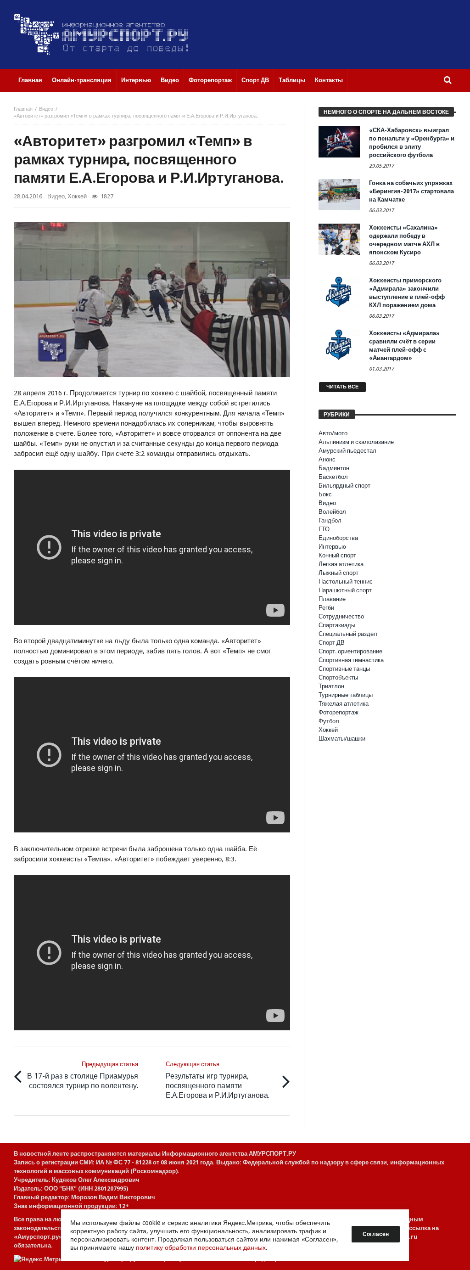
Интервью (332, 546)
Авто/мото (333, 433)
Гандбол (330, 520)
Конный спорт (337, 555)
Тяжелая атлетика (344, 703)
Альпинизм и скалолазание (356, 441)
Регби (326, 607)
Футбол (329, 721)
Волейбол (332, 511)
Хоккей (77, 196)
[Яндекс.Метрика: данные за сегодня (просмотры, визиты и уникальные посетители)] (41, 1259)
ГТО (324, 529)
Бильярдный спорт (344, 485)
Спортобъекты (338, 677)
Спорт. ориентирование (350, 651)
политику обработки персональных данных (201, 1247)
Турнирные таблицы (346, 694)
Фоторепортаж (338, 712)
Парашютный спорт (345, 590)
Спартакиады (337, 625)
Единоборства (338, 537)
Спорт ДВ (332, 642)
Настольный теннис (346, 581)
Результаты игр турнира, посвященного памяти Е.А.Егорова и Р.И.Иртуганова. (217, 1080)
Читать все (342, 387)
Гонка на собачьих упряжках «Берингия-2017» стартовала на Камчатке (411, 191)
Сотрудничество (341, 616)
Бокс (325, 494)
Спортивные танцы (344, 668)
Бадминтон (334, 468)
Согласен (376, 1234)
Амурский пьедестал (347, 450)
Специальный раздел (348, 633)
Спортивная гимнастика (351, 660)
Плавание (332, 599)
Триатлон (331, 686)
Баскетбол (333, 476)
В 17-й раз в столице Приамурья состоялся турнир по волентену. (82, 1075)
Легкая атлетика (341, 564)
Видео (46, 109)
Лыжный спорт (338, 572)
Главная (23, 109)
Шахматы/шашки (342, 738)
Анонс (327, 459)
